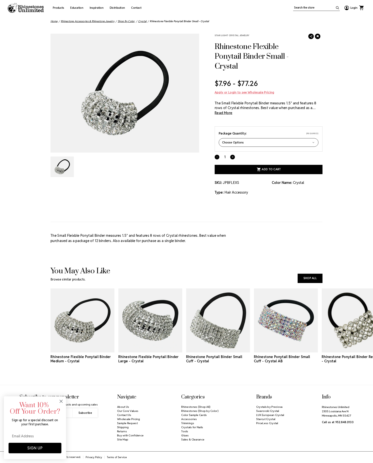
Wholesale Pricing (128, 419)
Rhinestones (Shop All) (195, 407)
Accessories (189, 419)
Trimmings (187, 423)
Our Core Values (127, 411)
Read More (223, 113)
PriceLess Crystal (267, 423)
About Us (123, 407)
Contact (136, 8)
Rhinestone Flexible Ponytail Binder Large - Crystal (148, 359)
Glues (185, 435)
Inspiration (97, 8)
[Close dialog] (61, 401)
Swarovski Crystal (267, 411)
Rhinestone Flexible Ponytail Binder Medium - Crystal (81, 359)
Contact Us (124, 415)
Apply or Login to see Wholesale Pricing (244, 92)
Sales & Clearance (192, 439)
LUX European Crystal (270, 415)
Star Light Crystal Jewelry (232, 35)
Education (76, 8)
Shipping (123, 427)
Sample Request (127, 423)
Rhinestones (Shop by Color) (200, 411)
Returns (122, 431)
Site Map (122, 439)
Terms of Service (117, 457)
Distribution (117, 8)
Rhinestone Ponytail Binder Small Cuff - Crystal (214, 359)
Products (58, 8)
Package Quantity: (268, 133)
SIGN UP (35, 448)
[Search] (337, 7)
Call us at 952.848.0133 (338, 422)
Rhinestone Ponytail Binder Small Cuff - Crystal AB (282, 359)
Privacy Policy (94, 457)
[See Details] (82, 349)
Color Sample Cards (194, 415)
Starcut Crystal (265, 419)
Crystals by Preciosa (269, 407)
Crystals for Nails (192, 427)
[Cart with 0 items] (361, 8)
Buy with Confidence (130, 435)
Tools (184, 431)
